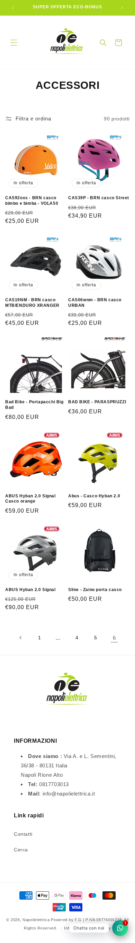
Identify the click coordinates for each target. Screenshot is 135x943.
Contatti (23, 834)
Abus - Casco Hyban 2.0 (94, 496)
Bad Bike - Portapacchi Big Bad (34, 404)
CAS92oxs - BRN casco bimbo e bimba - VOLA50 (31, 200)
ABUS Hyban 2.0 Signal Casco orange (30, 499)
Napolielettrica (36, 920)
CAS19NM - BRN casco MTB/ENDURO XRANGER (32, 302)
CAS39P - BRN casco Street (98, 197)
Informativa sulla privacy (87, 928)
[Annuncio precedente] (12, 7)
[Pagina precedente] (20, 637)
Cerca (21, 849)
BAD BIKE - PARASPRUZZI (97, 401)
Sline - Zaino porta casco (95, 589)
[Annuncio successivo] (122, 7)
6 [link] (114, 638)
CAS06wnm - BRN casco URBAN (95, 302)
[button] (13, 42)
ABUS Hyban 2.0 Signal (30, 589)
